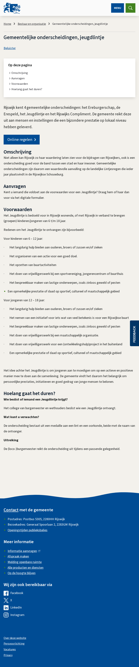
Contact (11, 510)
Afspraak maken (18, 556)
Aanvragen (18, 78)
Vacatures (10, 649)
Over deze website (15, 638)
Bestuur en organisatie (32, 24)
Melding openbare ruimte (25, 562)
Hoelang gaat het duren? (26, 89)
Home (7, 24)
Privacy (8, 655)
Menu (117, 8)
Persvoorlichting (14, 644)
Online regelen (19, 139)
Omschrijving (19, 73)
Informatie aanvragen (23, 551)
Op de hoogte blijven (21, 573)
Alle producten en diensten (25, 567)
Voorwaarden (19, 84)
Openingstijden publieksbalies (27, 530)
